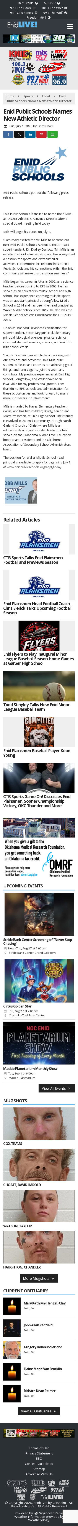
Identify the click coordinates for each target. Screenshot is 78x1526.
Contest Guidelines (39, 1463)
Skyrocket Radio (50, 1513)
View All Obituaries (36, 1411)
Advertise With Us (39, 1474)
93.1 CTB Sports (22, 13)
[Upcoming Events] (39, 914)
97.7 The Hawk (21, 8)
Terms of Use (39, 1448)
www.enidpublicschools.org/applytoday (34, 467)
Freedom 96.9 (37, 17)
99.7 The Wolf (53, 13)
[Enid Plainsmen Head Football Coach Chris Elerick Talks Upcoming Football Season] (39, 585)
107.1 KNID (25, 3)
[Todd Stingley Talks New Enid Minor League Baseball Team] (39, 686)
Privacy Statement (39, 1453)
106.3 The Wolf (52, 8)
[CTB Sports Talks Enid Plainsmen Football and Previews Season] (39, 539)
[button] (70, 26)
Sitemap (39, 1469)
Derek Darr (45, 126)
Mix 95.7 (50, 3)
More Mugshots (36, 1278)
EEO (39, 1458)
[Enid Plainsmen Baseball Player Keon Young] (39, 732)
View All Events (54, 1088)
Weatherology (38, 1520)
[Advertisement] (39, 38)
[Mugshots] (39, 1123)
